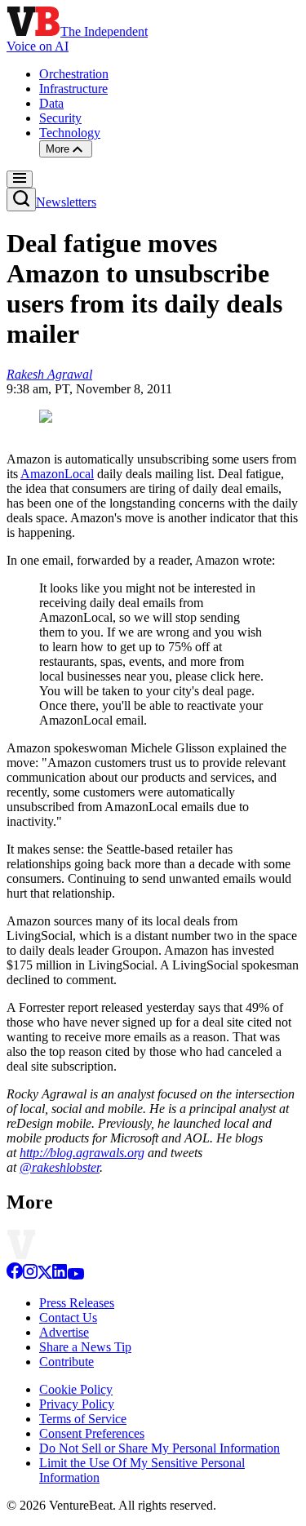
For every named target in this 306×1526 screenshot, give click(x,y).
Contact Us (68, 1317)
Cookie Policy (76, 1389)
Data (51, 103)
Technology (69, 133)
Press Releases (76, 1303)
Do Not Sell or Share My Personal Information (159, 1448)
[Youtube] (75, 1275)
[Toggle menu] (20, 179)
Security (60, 118)
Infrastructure (73, 88)
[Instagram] (30, 1275)
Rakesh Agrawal (49, 374)
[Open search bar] (21, 199)
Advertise (64, 1332)
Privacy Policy (76, 1404)
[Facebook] (15, 1275)
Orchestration (74, 74)
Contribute (66, 1362)
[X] (45, 1275)
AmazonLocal (57, 474)
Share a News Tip (85, 1347)
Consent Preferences (91, 1433)
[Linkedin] (59, 1275)
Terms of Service (82, 1419)
